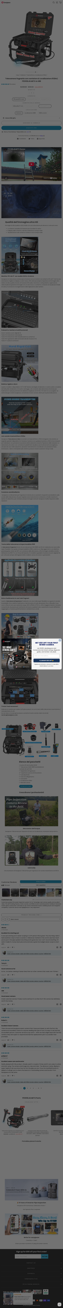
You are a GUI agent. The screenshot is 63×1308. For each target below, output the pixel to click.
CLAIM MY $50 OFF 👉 (46, 660)
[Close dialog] (60, 640)
